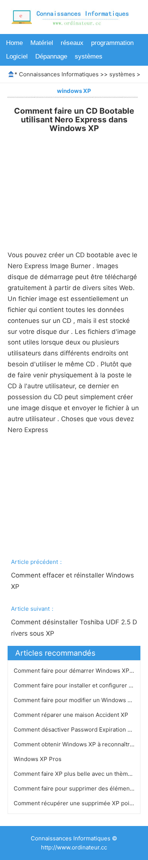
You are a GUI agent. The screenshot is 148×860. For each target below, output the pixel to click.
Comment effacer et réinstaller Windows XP (73, 580)
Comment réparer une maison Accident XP (72, 714)
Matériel (41, 42)
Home (14, 42)
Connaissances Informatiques (59, 74)
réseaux (72, 42)
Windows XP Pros (38, 759)
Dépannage (51, 56)
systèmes (88, 56)
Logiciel (17, 56)
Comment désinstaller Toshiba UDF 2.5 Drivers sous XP (74, 627)
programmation (112, 42)
